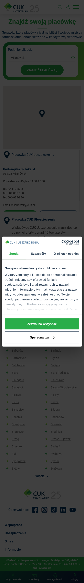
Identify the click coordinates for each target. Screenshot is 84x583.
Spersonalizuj (40, 337)
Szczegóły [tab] (38, 253)
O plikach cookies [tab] (66, 253)
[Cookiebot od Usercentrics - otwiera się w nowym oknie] (61, 242)
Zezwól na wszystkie (42, 324)
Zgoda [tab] (14, 253)
